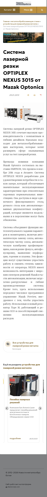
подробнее (15, 438)
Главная (6, 21)
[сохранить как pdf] (41, 95)
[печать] (34, 95)
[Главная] (23, 3)
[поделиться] (28, 95)
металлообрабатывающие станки (25, 21)
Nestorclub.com (14, 487)
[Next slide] (40, 408)
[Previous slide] (7, 408)
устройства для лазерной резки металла (20, 24)
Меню (27, 10)
